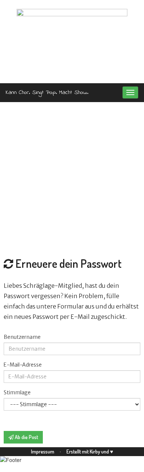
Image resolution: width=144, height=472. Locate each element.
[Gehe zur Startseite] (72, 42)
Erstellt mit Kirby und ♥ (89, 451)
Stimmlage (17, 392)
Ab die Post (26, 437)
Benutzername (22, 337)
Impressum (43, 451)
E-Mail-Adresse (23, 364)
